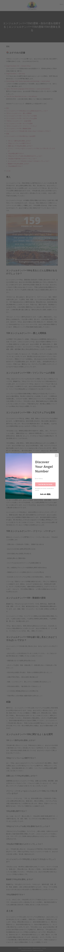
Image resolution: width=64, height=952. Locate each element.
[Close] (56, 455)
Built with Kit (45, 494)
